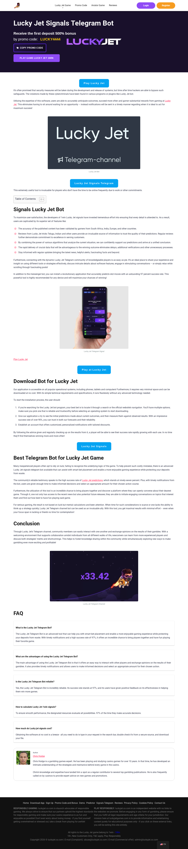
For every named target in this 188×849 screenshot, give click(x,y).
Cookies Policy (146, 803)
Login (146, 5)
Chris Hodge (39, 756)
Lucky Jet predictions (92, 480)
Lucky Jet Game (63, 5)
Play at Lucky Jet (94, 370)
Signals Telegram (104, 803)
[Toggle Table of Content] (40, 199)
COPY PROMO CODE (31, 48)
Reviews (113, 5)
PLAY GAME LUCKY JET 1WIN (37, 58)
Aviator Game (98, 5)
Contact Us (160, 803)
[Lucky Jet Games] (16, 4)
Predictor (90, 803)
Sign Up (49, 803)
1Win (117, 832)
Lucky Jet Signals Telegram (93, 183)
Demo (82, 803)
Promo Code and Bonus (66, 803)
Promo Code (81, 5)
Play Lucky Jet (94, 83)
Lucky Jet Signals (94, 446)
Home (26, 803)
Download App (37, 803)
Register (166, 5)
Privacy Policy (131, 803)
